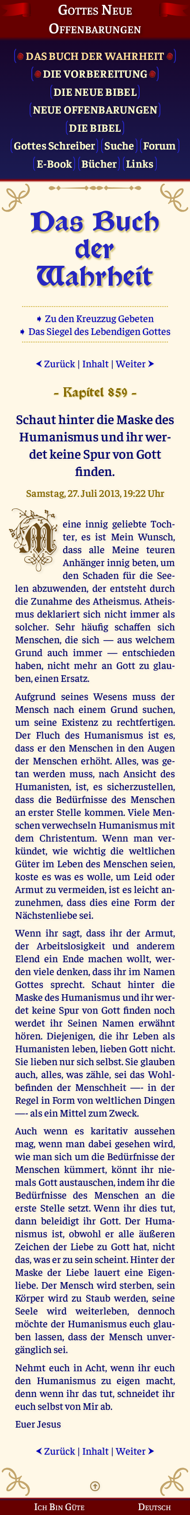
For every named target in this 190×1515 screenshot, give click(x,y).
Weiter (135, 363)
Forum (159, 145)
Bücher (99, 163)
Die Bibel (95, 127)
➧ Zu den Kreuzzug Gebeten (95, 317)
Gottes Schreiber (54, 145)
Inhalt (95, 363)
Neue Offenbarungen (95, 109)
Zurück (55, 363)
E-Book (54, 163)
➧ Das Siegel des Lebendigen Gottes (95, 330)
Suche (119, 145)
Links (139, 163)
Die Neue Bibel (95, 91)
